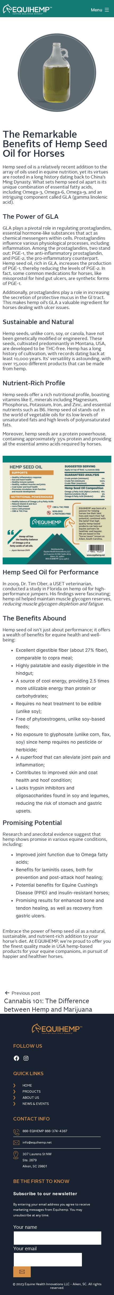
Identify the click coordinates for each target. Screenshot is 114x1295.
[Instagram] (26, 1058)
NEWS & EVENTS (36, 1104)
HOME (27, 1085)
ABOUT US (31, 1098)
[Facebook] (16, 1058)
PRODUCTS (32, 1091)
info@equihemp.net (37, 1142)
